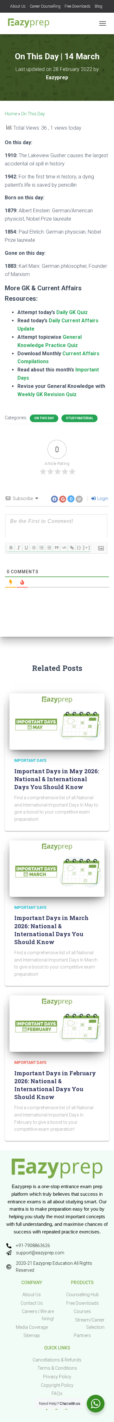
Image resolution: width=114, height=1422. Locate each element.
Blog (98, 6)
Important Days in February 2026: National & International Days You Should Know (55, 1085)
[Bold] (11, 547)
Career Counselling (45, 6)
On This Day (33, 113)
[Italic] (18, 547)
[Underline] (26, 547)
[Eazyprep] (31, 23)
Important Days (30, 760)
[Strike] (33, 547)
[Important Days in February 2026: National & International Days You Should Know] (57, 1023)
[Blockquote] (56, 547)
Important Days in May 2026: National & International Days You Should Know (56, 779)
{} (79, 547)
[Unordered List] (49, 547)
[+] (86, 547)
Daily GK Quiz (72, 312)
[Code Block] (64, 547)
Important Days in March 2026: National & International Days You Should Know (51, 930)
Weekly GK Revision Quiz (47, 394)
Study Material (79, 418)
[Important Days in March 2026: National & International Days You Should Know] (57, 868)
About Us (18, 6)
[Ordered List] (41, 547)
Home (11, 113)
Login (102, 498)
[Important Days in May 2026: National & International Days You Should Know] (57, 721)
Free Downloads (78, 6)
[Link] (71, 547)
